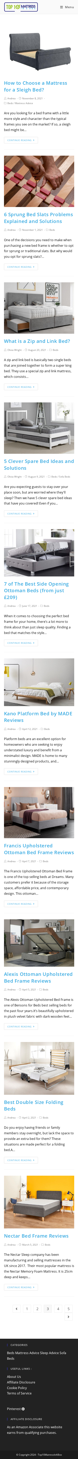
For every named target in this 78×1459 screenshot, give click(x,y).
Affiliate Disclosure (21, 1382)
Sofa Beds (64, 476)
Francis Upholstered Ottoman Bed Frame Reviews (39, 849)
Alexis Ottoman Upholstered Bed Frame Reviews (38, 977)
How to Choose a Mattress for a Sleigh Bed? (35, 86)
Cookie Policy (17, 1388)
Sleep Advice (49, 1353)
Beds (10, 103)
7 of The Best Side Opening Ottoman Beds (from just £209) (36, 590)
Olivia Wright (14, 350)
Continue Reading (19, 140)
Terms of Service (19, 1393)
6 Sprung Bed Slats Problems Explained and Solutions (38, 217)
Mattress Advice (24, 103)
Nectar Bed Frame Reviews (36, 1235)
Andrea (11, 98)
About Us (14, 1376)
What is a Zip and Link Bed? (37, 341)
